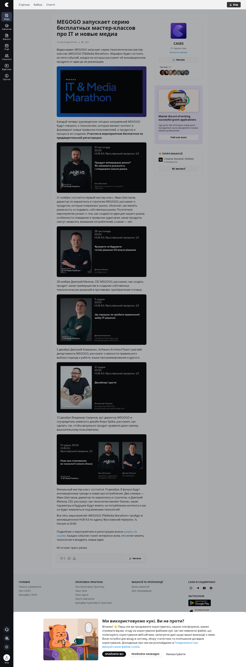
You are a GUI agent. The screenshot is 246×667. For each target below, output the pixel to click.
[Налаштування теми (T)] (6, 647)
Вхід (235, 4)
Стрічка (24, 5)
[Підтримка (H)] (6, 629)
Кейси (38, 5)
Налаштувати (176, 654)
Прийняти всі (114, 654)
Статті (50, 5)
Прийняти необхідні (145, 654)
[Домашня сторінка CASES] (6, 4)
